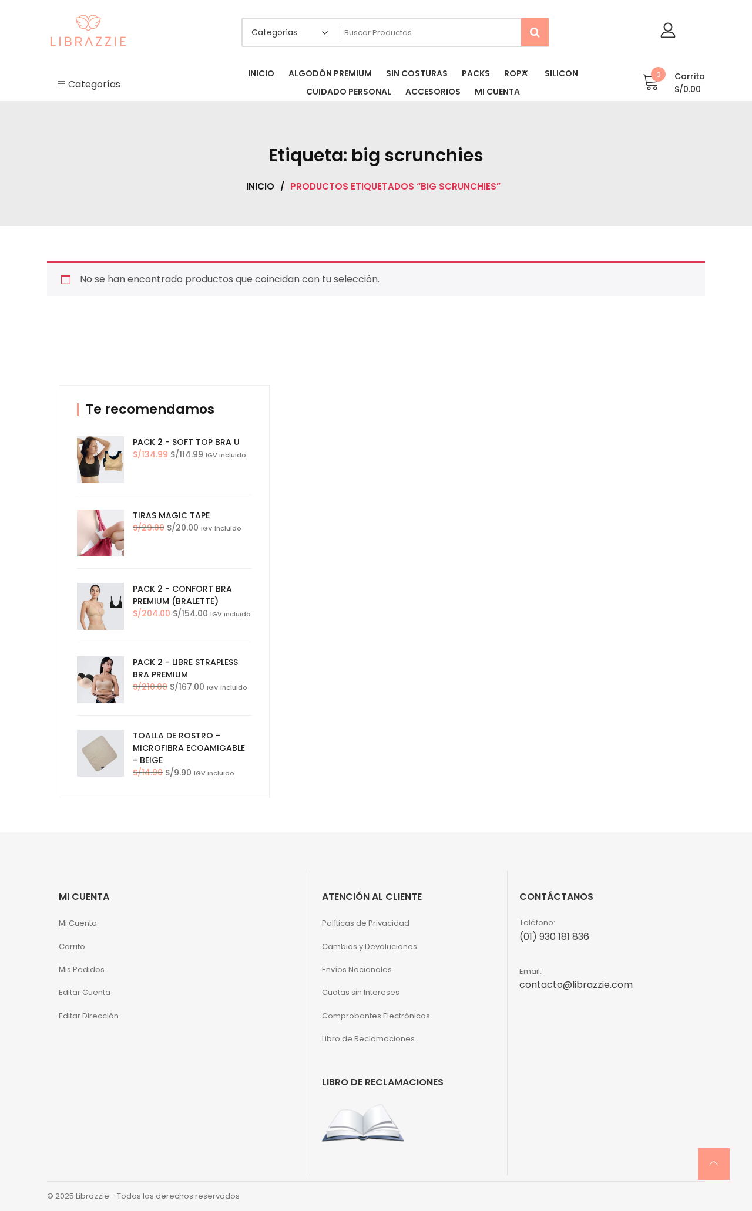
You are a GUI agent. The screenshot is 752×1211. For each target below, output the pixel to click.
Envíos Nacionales (357, 969)
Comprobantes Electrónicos (376, 1015)
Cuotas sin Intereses (361, 992)
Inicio (260, 186)
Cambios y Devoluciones (369, 946)
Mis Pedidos (82, 969)
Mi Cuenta (78, 923)
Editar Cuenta (84, 992)
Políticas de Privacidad (365, 923)
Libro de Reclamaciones (368, 1038)
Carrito (72, 946)
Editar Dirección (89, 1015)
